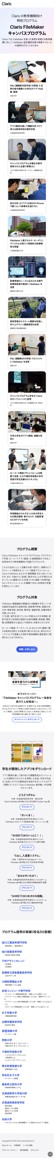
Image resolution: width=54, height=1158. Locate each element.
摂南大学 (7, 1040)
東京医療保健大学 (12, 1066)
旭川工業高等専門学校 (14, 942)
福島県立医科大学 (12, 1084)
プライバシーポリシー (9, 1150)
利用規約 (17, 1145)
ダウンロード (27, 807)
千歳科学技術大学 (12, 1052)
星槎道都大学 (9, 1031)
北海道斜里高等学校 (13, 1102)
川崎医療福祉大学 (12, 981)
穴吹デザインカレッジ (13, 961)
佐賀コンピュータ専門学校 (16, 991)
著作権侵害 (24, 1150)
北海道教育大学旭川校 (14, 1093)
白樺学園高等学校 (12, 1022)
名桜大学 (7, 1119)
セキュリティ (35, 1150)
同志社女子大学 (10, 1075)
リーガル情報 (27, 1145)
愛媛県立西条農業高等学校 (17, 972)
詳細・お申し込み (27, 649)
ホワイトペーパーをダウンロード (27, 719)
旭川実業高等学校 (12, 952)
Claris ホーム (7, 1145)
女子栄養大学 (9, 1012)
